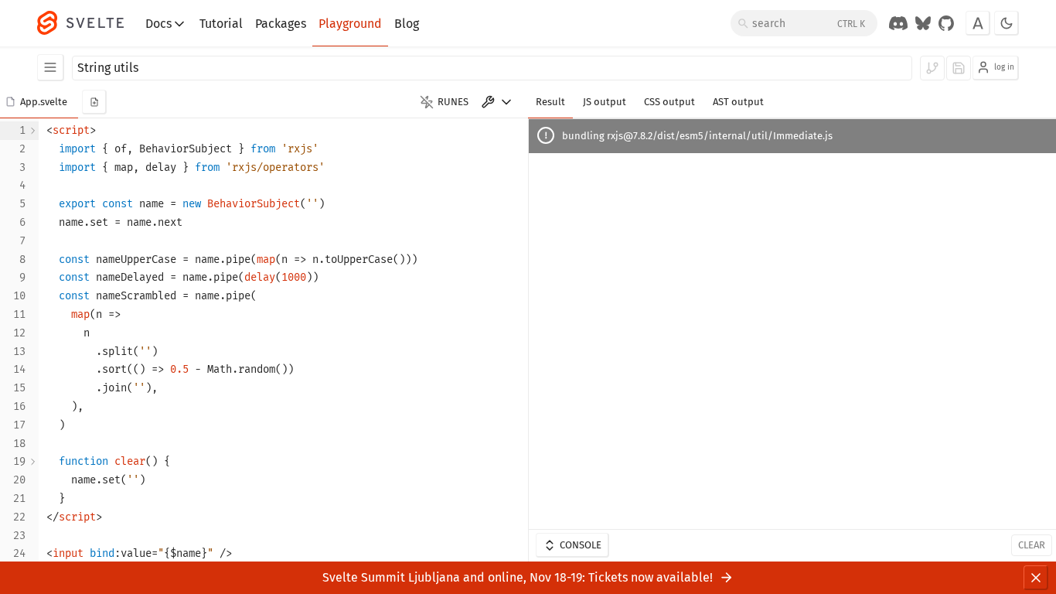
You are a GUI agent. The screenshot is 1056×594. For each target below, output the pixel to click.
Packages (280, 23)
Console (580, 545)
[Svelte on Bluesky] (923, 23)
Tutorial (221, 23)
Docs (158, 23)
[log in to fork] (932, 68)
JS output (604, 102)
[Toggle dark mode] (1006, 23)
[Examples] (50, 67)
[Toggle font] (978, 23)
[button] (39, 102)
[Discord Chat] (898, 23)
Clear (1031, 545)
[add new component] (94, 102)
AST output (738, 102)
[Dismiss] (1036, 577)
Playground (350, 23)
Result (550, 102)
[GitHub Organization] (946, 23)
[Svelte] (88, 23)
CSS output (669, 102)
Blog (406, 23)
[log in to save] (958, 68)
